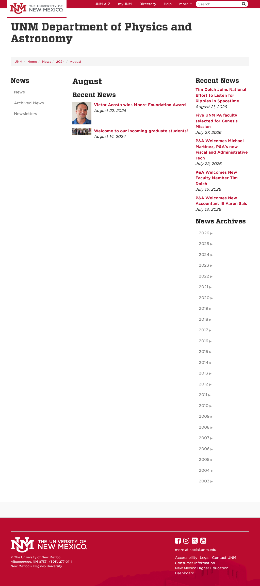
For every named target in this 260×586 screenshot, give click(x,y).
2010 (203, 405)
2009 (204, 416)
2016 (203, 341)
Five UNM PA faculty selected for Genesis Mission (217, 121)
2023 (204, 265)
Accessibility (186, 558)
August (75, 61)
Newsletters (25, 113)
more (184, 4)
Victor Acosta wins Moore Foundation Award (140, 105)
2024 (60, 61)
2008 (204, 427)
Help (168, 4)
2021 (203, 287)
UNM (18, 61)
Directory (147, 4)
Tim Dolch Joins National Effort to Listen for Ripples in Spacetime (221, 95)
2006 (204, 449)
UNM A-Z (102, 4)
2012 (203, 384)
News (46, 61)
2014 (203, 362)
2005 (204, 459)
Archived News (29, 103)
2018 (203, 319)
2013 (203, 373)
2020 (204, 298)
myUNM (125, 4)
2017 (203, 330)
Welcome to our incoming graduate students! (141, 131)
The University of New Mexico (37, 9)
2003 (204, 481)
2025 (204, 243)
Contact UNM (224, 558)
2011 (203, 395)
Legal (204, 558)
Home (32, 61)
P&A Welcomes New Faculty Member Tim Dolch (217, 178)
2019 (203, 308)
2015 (203, 351)
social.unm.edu (203, 550)
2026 (204, 233)
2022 (204, 276)
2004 (204, 470)
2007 (204, 438)
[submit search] (244, 4)
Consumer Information (195, 563)
